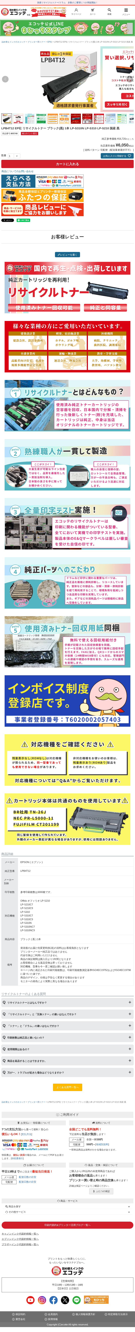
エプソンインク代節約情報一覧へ (20, 1239)
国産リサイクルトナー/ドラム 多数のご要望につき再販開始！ (67, 2)
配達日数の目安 (27, 1177)
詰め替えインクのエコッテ (13, 42)
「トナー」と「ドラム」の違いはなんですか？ (33, 1026)
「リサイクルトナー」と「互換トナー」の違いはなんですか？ (42, 1014)
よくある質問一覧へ (67, 1087)
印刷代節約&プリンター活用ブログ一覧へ (67, 1225)
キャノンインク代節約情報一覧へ (20, 1233)
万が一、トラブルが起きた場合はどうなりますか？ (35, 1072)
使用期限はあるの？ (18, 1049)
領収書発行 (17, 1158)
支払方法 (26, 1134)
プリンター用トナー (36, 42)
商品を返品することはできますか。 (27, 1060)
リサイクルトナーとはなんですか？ (27, 1002)
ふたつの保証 (103, 1191)
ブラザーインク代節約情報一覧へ (20, 1244)
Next (129, 79)
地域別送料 (102, 1144)
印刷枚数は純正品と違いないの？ (25, 1037)
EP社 (49, 42)
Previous (5, 79)
